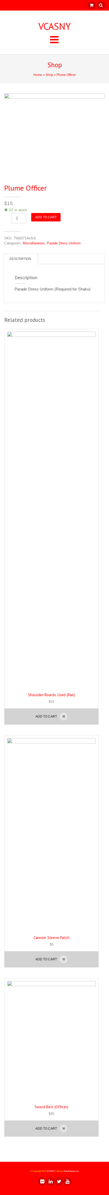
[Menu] (54, 39)
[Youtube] (67, 1182)
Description (20, 259)
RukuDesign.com (71, 1171)
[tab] (20, 259)
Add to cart (46, 217)
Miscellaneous (34, 243)
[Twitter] (58, 1182)
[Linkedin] (50, 1182)
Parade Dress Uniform (64, 243)
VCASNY (54, 26)
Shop (49, 75)
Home (37, 75)
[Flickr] (42, 1182)
